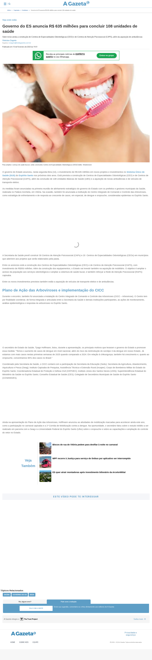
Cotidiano (25, 10)
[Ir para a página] (76, 4)
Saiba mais (139, 619)
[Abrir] (5, 3)
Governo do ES (20, 595)
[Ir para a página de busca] (9, 4)
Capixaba (16, 10)
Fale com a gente (36, 608)
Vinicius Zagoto (9, 40)
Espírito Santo (26, 175)
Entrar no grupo (107, 55)
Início (9, 10)
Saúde (7, 595)
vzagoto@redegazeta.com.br (20, 43)
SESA (32, 595)
